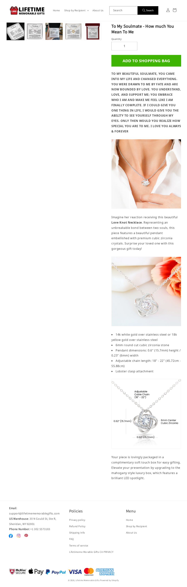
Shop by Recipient (136, 526)
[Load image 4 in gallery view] (73, 31)
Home (129, 520)
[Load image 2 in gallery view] (35, 31)
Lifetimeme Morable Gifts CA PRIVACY (91, 552)
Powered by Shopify (109, 580)
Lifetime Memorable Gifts (88, 580)
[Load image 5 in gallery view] (92, 31)
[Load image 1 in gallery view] (15, 31)
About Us (131, 532)
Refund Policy (77, 526)
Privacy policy (77, 520)
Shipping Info (77, 532)
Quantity (116, 39)
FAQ (71, 539)
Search (150, 10)
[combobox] (123, 10)
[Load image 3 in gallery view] (54, 31)
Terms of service (78, 545)
